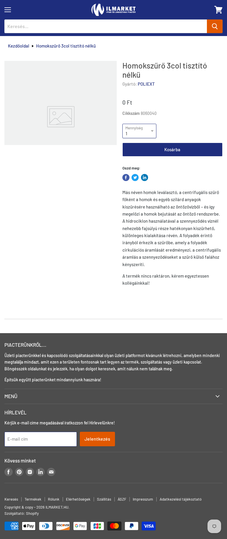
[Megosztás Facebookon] (125, 177)
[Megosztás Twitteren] (135, 177)
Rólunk (53, 499)
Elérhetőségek (78, 499)
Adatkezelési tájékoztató (181, 499)
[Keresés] (215, 26)
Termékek (33, 499)
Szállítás (104, 499)
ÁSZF (122, 499)
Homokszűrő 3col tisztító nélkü (66, 45)
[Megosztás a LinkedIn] (144, 177)
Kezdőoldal (18, 45)
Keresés (11, 499)
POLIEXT (146, 84)
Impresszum (143, 499)
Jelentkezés (97, 439)
